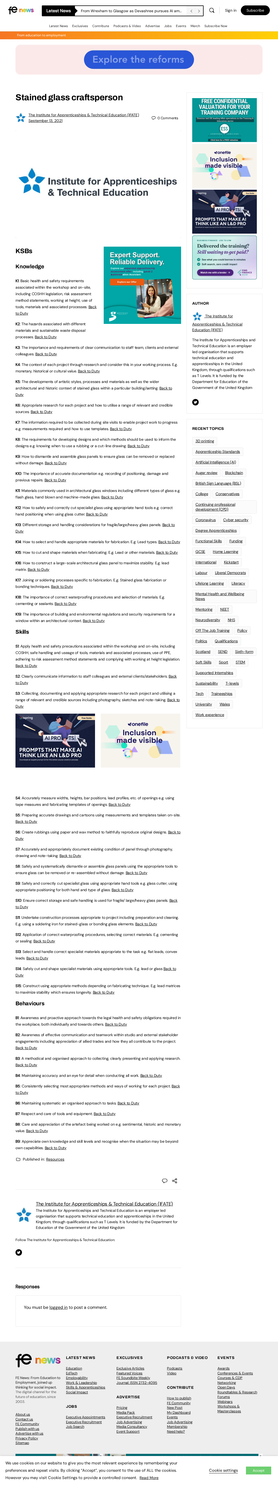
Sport (223, 662)
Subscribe (255, 10)
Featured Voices (129, 1373)
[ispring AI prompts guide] (55, 764)
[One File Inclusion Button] (140, 764)
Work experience (209, 714)
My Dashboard (179, 1412)
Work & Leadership (81, 1382)
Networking (226, 1382)
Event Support (128, 1431)
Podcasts (174, 1368)
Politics (201, 641)
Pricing (121, 1407)
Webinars (225, 1401)
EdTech (71, 1373)
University (203, 704)
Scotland (202, 651)
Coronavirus (205, 519)
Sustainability (206, 683)
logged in (58, 1307)
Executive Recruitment (84, 1422)
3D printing (204, 441)
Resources (55, 1159)
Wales (225, 704)
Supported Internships (214, 672)
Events (181, 26)
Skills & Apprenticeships (85, 1387)
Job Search (75, 1426)
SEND (223, 651)
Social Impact (77, 1392)
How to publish (179, 1398)
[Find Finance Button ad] (224, 257)
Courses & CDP (229, 1378)
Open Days (226, 1387)
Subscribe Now (215, 26)
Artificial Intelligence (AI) (215, 462)
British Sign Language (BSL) (218, 483)
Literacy (238, 583)
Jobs (168, 26)
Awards (223, 1368)
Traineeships (221, 693)
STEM (240, 662)
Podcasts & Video (127, 26)
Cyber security (235, 519)
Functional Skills (208, 541)
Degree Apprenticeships (216, 530)
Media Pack (125, 1412)
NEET (224, 609)
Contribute (100, 26)
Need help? (176, 1431)
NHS (231, 619)
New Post (174, 1407)
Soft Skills (203, 662)
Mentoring (204, 609)
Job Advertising (129, 1422)
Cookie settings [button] (223, 1470)
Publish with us (27, 1428)
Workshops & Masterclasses (229, 1408)
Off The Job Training (212, 630)
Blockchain (234, 472)
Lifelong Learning (209, 583)
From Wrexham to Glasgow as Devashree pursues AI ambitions (134, 10)
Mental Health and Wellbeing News (219, 596)
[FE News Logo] (21, 10)
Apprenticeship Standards (217, 451)
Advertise (152, 26)
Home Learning (225, 551)
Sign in (230, 10)
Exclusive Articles (130, 1368)
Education (74, 1368)
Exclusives (80, 26)
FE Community (27, 1424)
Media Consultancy (131, 1426)
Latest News (58, 26)
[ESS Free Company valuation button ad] (224, 119)
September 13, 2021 (45, 120)
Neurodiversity (207, 619)
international (205, 562)
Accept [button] (258, 1470)
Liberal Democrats (230, 572)
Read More (149, 1477)
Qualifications (226, 641)
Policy (242, 630)
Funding (236, 541)
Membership (177, 1426)
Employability (77, 1378)
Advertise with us (29, 1433)
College (201, 493)
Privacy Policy (26, 1438)
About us (22, 1414)
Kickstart (231, 562)
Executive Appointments (85, 1417)
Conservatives (227, 493)
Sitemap (22, 1443)
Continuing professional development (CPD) (215, 507)
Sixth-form (244, 651)
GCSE (200, 551)
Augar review (206, 472)
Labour (201, 572)
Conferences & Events (235, 1373)
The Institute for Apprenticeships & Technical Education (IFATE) (84, 114)
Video (171, 1373)
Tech (199, 693)
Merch (195, 26)
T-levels (232, 683)
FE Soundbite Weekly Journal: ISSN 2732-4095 (136, 1380)
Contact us (24, 1419)
